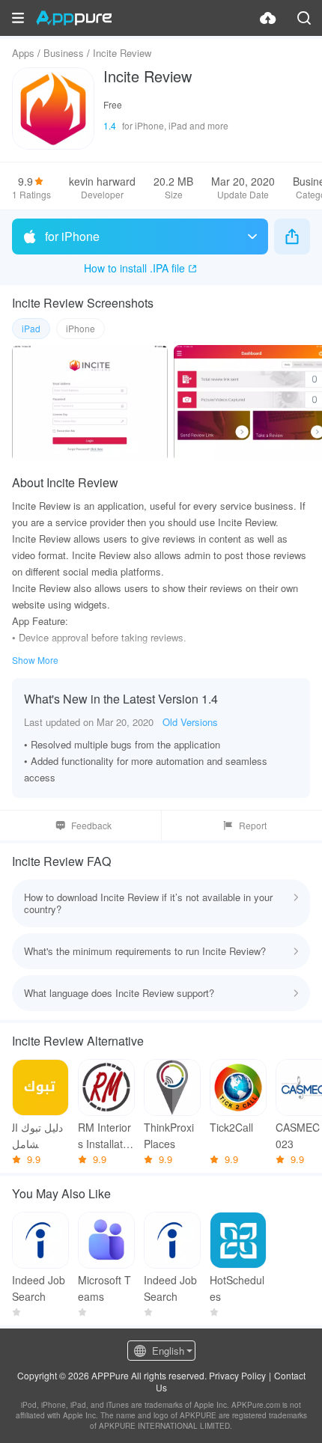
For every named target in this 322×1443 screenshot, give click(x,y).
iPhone (80, 328)
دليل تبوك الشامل (37, 1135)
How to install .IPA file (134, 267)
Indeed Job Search (38, 1288)
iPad (31, 328)
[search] (304, 18)
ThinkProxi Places (169, 1135)
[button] (18, 18)
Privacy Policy (237, 1375)
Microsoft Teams (104, 1288)
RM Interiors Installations (104, 1136)
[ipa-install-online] (268, 18)
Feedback (91, 825)
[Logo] (74, 17)
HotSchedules (237, 1288)
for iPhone (72, 236)
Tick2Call (231, 1127)
